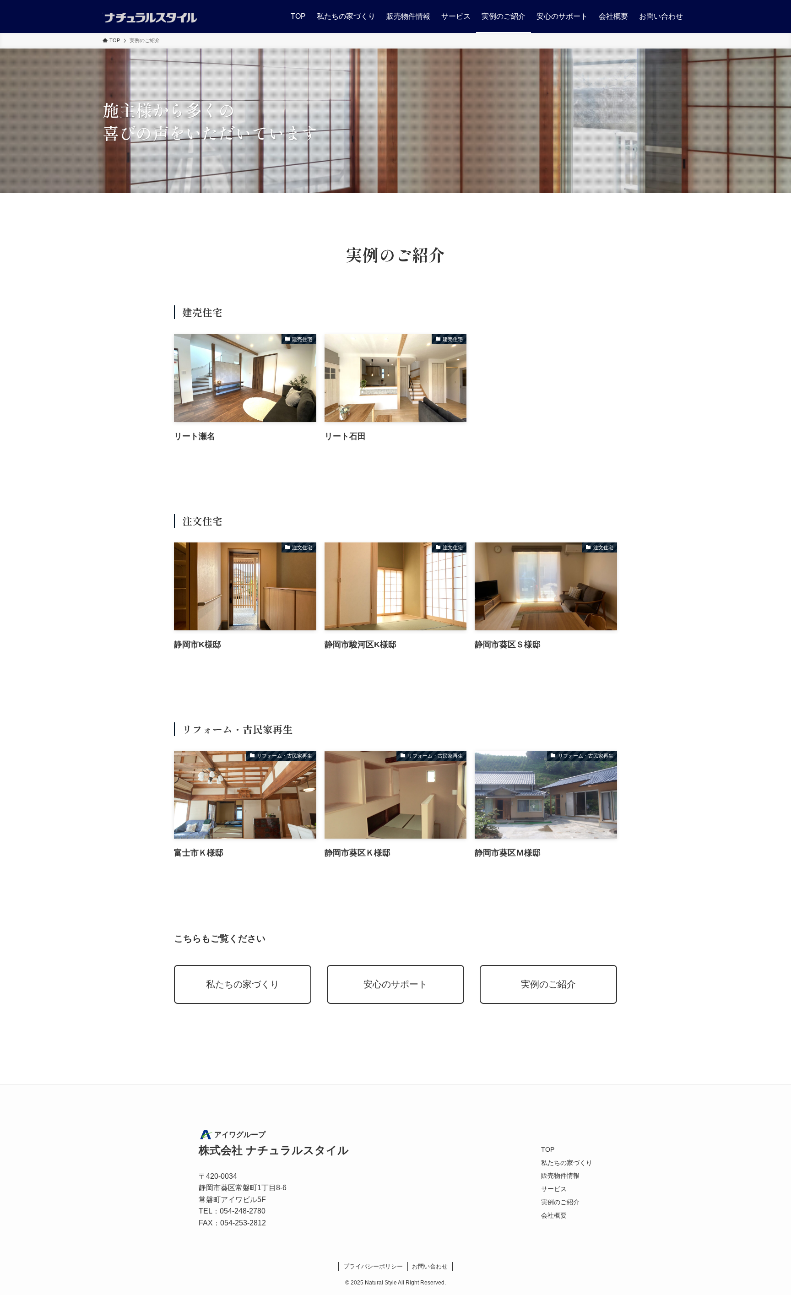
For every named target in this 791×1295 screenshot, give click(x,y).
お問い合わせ (430, 1266)
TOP (547, 1149)
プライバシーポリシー (373, 1266)
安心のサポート (395, 984)
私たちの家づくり (242, 984)
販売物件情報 (560, 1175)
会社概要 (554, 1215)
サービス (554, 1188)
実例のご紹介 (548, 984)
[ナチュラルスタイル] (150, 16)
